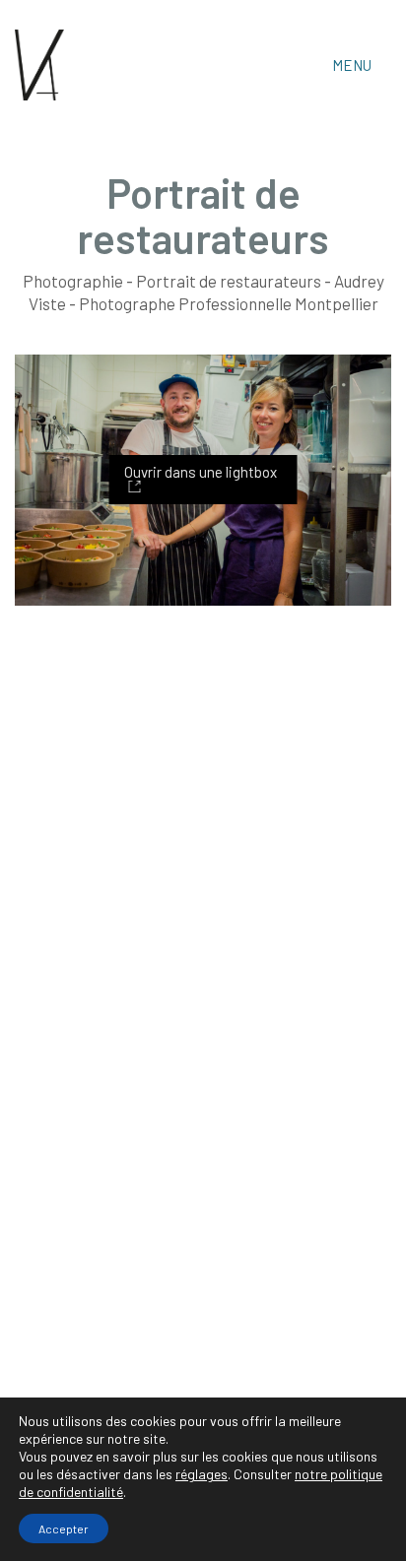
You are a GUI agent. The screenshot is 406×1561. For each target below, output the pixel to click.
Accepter (63, 1528)
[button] (361, 65)
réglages (201, 1473)
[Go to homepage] (39, 65)
